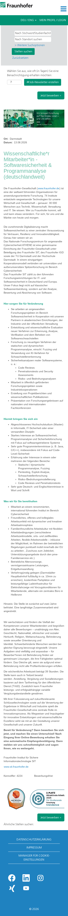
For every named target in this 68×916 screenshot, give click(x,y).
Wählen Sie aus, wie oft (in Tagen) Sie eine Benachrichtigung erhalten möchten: (33, 73)
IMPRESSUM (34, 847)
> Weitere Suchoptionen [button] (30, 45)
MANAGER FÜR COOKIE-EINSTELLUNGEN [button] (34, 857)
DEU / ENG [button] (28, 20)
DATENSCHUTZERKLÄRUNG (34, 839)
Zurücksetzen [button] (20, 57)
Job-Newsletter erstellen (44, 82)
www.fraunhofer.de (48, 188)
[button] (56, 9)
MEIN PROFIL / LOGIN (53, 20)
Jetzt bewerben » (50, 95)
